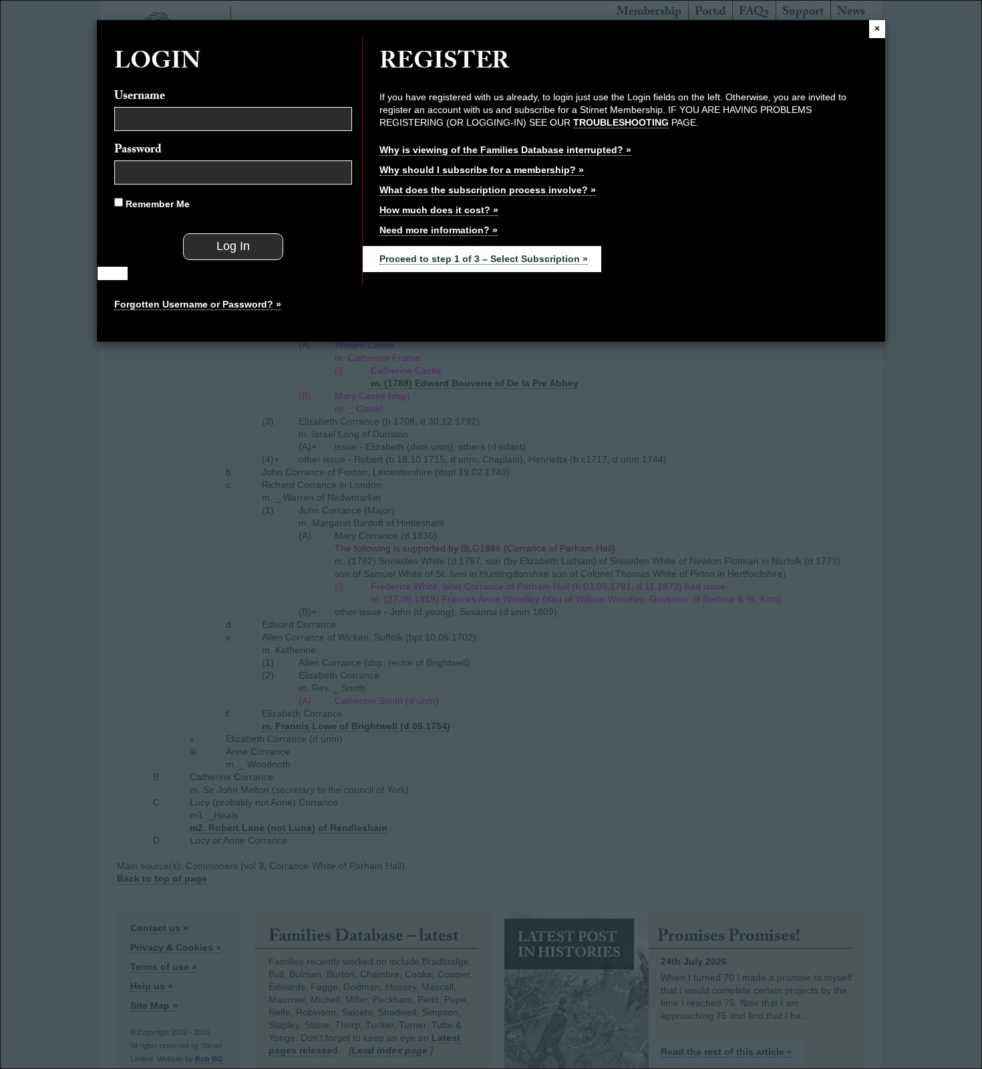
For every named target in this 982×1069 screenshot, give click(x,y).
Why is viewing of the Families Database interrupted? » (505, 149)
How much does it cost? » (438, 210)
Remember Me (156, 204)
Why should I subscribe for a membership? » (481, 169)
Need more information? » (438, 230)
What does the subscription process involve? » (487, 190)
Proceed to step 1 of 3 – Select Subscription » (483, 258)
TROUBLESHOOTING (621, 122)
